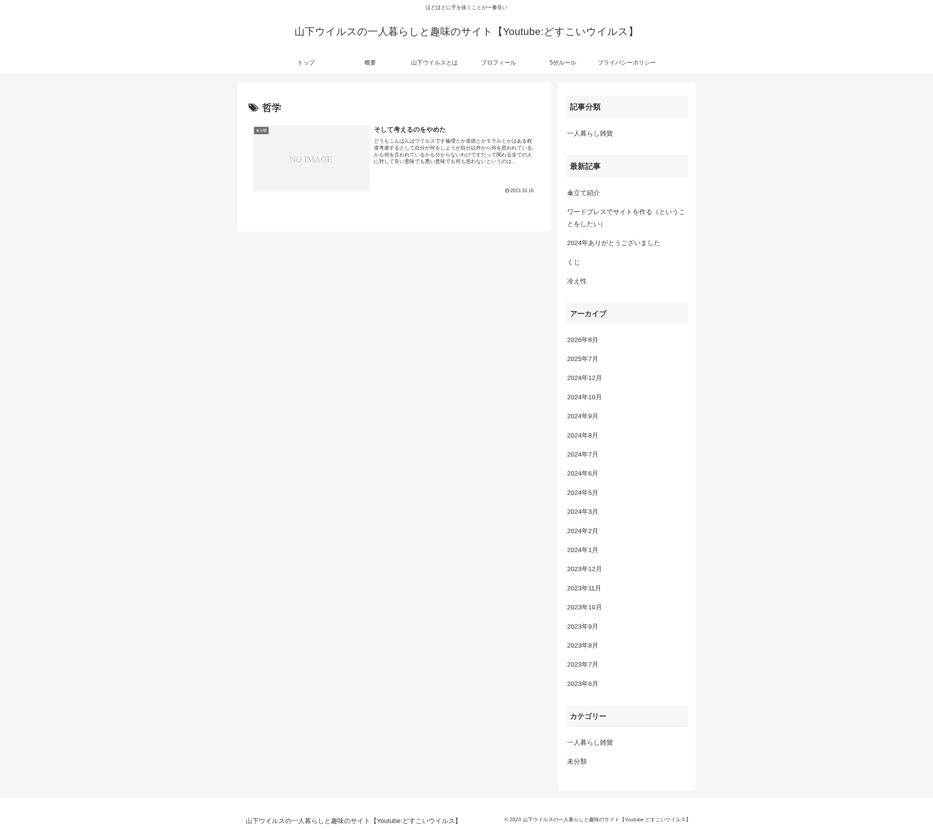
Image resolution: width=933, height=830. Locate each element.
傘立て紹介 (583, 193)
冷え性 (577, 281)
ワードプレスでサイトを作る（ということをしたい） (626, 217)
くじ (573, 262)
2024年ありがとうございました (613, 243)
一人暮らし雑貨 (590, 133)
